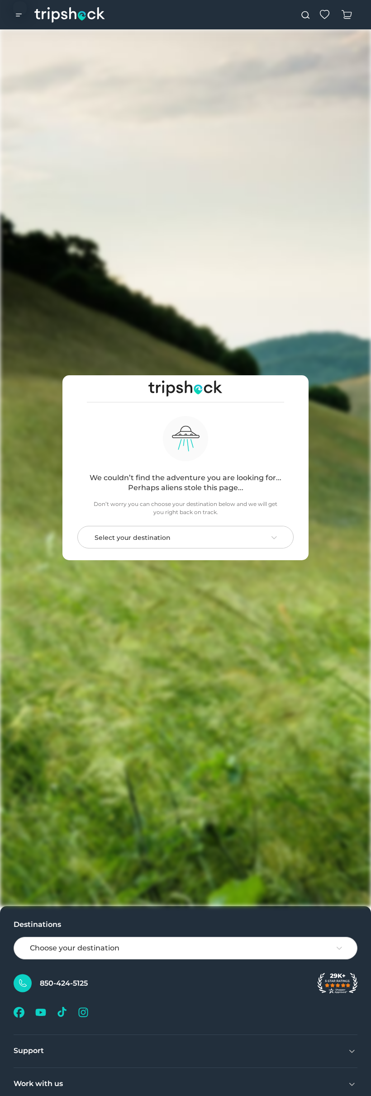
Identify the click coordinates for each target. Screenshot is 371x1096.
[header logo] (69, 14)
